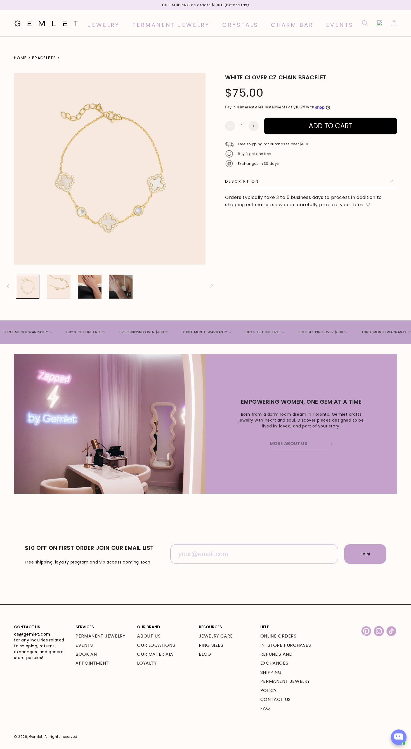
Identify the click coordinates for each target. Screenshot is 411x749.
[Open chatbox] (399, 737)
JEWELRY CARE (216, 636)
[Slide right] (212, 286)
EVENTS (84, 645)
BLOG (205, 654)
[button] (365, 23)
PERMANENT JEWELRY (100, 636)
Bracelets (44, 58)
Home (20, 58)
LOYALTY (147, 663)
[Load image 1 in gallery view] (27, 287)
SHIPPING (271, 672)
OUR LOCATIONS (156, 645)
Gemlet (35, 736)
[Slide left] (8, 286)
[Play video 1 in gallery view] (121, 287)
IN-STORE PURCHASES (285, 645)
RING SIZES (211, 645)
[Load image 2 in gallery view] (58, 287)
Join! (365, 554)
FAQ (265, 708)
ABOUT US (148, 636)
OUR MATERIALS (155, 654)
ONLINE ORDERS (278, 636)
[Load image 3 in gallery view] (89, 287)
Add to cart (331, 125)
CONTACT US (275, 699)
